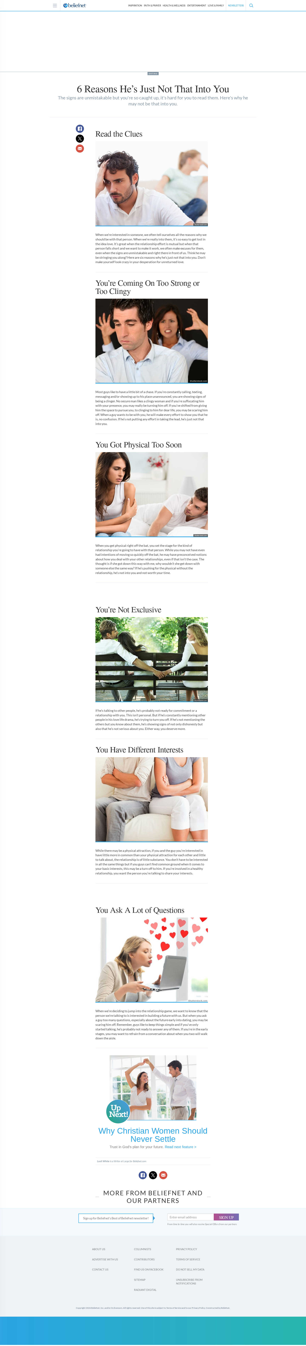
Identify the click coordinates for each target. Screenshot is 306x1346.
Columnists (142, 1249)
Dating (153, 73)
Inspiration (135, 5)
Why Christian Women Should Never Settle (153, 1135)
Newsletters (236, 5)
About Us (98, 1249)
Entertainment (196, 5)
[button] (251, 5)
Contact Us (100, 1269)
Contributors (144, 1259)
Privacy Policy (186, 1249)
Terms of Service (188, 1259)
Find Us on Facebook (148, 1269)
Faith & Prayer (152, 5)
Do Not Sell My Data (190, 1269)
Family (216, 5)
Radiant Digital (145, 1289)
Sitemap (139, 1279)
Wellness (174, 5)
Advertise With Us (105, 1259)
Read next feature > (180, 1147)
